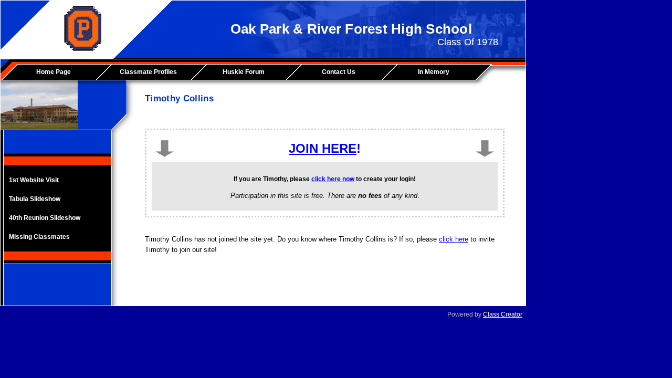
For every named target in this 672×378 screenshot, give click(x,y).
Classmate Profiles (148, 72)
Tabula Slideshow (34, 199)
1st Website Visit (34, 180)
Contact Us (338, 72)
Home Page (53, 72)
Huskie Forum (244, 72)
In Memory (433, 72)
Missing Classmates (39, 236)
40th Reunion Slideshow (44, 218)
